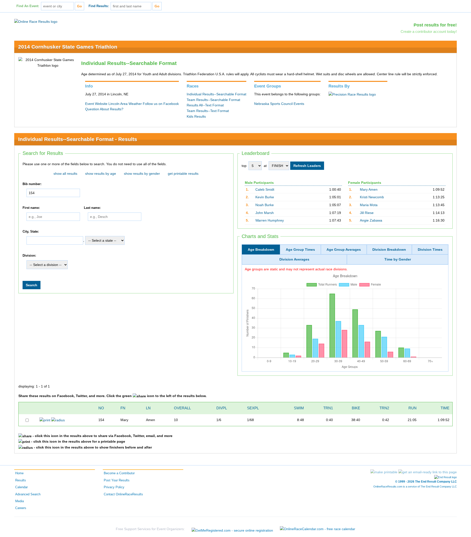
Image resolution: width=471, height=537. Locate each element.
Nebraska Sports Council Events (279, 104)
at (265, 166)
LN (148, 408)
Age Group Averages (344, 249)
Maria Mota (369, 205)
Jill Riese (367, 213)
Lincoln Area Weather (125, 104)
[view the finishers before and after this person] (58, 420)
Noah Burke (264, 205)
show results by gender (142, 173)
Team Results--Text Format (208, 111)
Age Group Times (300, 249)
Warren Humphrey (269, 220)
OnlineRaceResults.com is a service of (415, 486)
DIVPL (221, 408)
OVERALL (182, 408)
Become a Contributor (119, 473)
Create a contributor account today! (429, 31)
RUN (412, 408)
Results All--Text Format (205, 105)
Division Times (430, 249)
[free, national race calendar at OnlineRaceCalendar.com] (317, 529)
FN (122, 408)
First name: (31, 208)
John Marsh (264, 213)
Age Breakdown (261, 249)
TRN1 (328, 408)
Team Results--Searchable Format (213, 100)
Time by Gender (397, 259)
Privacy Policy (114, 487)
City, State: (31, 231)
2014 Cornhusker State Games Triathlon (67, 47)
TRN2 (384, 408)
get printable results (183, 173)
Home (19, 473)
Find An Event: (27, 6)
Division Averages (294, 259)
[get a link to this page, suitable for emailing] (427, 472)
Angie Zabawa (371, 220)
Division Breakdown (389, 249)
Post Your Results (117, 480)
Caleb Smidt (264, 189)
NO (101, 408)
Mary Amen (369, 189)
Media (19, 501)
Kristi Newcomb (372, 197)
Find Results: (99, 6)
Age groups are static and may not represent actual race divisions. (296, 269)
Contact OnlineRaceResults (123, 494)
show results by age (100, 173)
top (244, 166)
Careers (20, 508)
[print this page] (383, 472)
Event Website (96, 104)
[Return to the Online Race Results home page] (35, 21)
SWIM (299, 408)
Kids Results (196, 116)
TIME (445, 408)
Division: (29, 255)
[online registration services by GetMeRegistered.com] (232, 529)
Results (20, 480)
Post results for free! (435, 25)
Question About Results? (104, 109)
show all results (65, 173)
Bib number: (32, 184)
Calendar (21, 487)
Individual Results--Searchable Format (216, 94)
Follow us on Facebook (161, 104)
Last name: (92, 208)
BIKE (356, 408)
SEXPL (253, 408)
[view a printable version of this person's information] (44, 420)
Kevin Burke (264, 197)
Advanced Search (27, 494)
